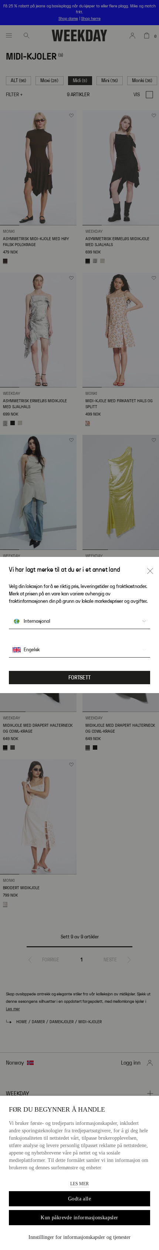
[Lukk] (150, 571)
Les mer (79, 1183)
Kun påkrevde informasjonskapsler (79, 1217)
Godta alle (79, 1199)
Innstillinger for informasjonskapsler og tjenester (79, 1237)
